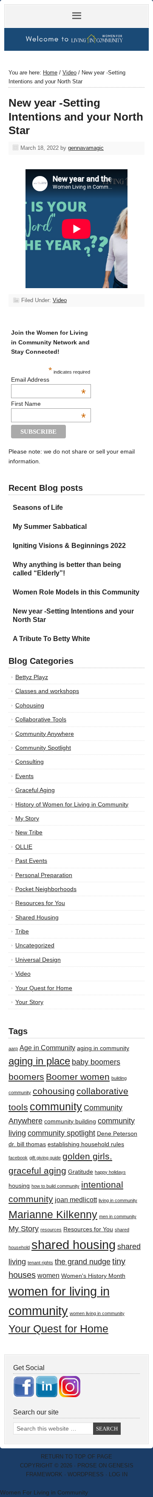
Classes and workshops (47, 691)
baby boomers (96, 1062)
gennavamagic (86, 148)
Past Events (31, 860)
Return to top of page (76, 1456)
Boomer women (78, 1076)
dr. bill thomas (27, 1144)
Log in (118, 1474)
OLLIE (23, 846)
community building (70, 1121)
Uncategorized (34, 945)
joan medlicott (76, 1199)
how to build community (55, 1186)
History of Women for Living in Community (71, 804)
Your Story (29, 1002)
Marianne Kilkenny (52, 1214)
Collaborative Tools (40, 719)
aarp (13, 1048)
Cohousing (29, 705)
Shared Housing (37, 917)
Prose (87, 1465)
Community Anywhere (44, 733)
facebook (18, 1157)
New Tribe (28, 832)
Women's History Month (93, 1276)
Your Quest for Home (43, 988)
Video (60, 300)
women (48, 1275)
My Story (27, 818)
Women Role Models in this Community (76, 592)
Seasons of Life (38, 507)
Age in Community (47, 1047)
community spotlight (61, 1133)
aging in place (39, 1061)
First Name (48, 403)
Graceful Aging (35, 790)
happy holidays (110, 1172)
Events (24, 776)
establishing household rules (86, 1144)
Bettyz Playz (31, 677)
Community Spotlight (43, 747)
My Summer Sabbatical (50, 526)
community (56, 1106)
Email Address (48, 379)
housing (19, 1186)
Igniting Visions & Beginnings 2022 (69, 545)
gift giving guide (45, 1157)
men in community (117, 1216)
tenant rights (40, 1262)
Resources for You (40, 903)
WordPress (86, 1474)
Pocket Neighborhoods (45, 889)
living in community (118, 1200)
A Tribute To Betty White (51, 638)
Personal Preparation (43, 875)
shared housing (73, 1245)
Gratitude (80, 1172)
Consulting (29, 761)
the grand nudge (82, 1262)
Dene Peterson (117, 1134)
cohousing (54, 1091)
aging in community (103, 1048)
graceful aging (37, 1170)
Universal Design (38, 959)
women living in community (97, 1313)
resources (51, 1229)
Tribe (22, 931)
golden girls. (87, 1156)
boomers (26, 1076)
